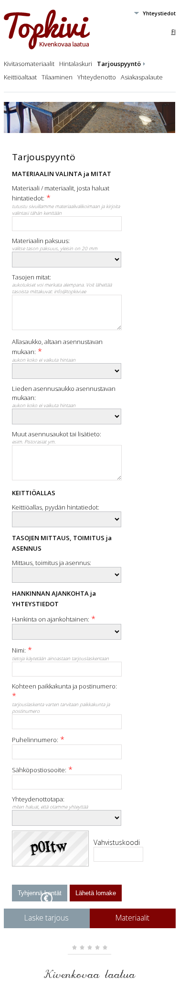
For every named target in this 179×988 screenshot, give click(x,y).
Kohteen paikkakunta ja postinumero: (64, 686)
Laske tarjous (46, 917)
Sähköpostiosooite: (39, 770)
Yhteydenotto (96, 77)
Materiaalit (132, 917)
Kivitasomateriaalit (29, 63)
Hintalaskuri (75, 63)
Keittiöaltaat (20, 77)
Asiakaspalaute (142, 77)
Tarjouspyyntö (119, 63)
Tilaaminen (57, 77)
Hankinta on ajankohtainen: (50, 619)
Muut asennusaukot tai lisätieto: (56, 434)
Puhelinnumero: (35, 739)
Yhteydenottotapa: (38, 799)
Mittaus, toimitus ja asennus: (51, 562)
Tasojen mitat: (31, 277)
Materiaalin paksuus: (41, 240)
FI (173, 31)
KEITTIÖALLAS (33, 492)
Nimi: (19, 650)
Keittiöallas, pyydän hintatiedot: (55, 507)
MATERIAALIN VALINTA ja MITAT (61, 173)
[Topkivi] (47, 47)
